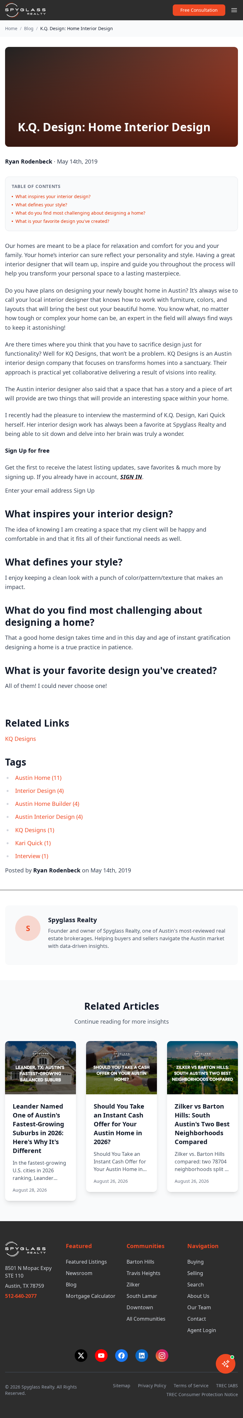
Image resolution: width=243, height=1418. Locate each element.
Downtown (140, 1307)
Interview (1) (31, 856)
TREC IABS (227, 1385)
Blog (29, 28)
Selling (195, 1273)
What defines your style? (41, 205)
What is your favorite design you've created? (62, 221)
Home (11, 28)
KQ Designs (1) (34, 830)
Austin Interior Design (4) (49, 816)
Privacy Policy (152, 1385)
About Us (198, 1295)
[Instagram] (162, 1355)
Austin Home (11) (38, 777)
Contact (196, 1318)
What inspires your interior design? (53, 196)
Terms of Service (191, 1385)
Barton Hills (140, 1261)
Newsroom (79, 1273)
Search (195, 1284)
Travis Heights (143, 1273)
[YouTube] (101, 1355)
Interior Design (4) (39, 790)
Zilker (133, 1284)
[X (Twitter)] (81, 1355)
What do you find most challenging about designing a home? (80, 213)
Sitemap (121, 1385)
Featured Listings (86, 1261)
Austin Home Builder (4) (47, 803)
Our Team (199, 1307)
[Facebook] (121, 1355)
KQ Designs (20, 738)
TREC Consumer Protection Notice (202, 1394)
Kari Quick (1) (33, 843)
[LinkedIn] (141, 1355)
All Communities (146, 1318)
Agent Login (201, 1330)
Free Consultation (199, 10)
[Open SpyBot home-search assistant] (225, 1364)
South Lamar (142, 1295)
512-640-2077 (21, 1295)
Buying (195, 1261)
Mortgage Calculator (90, 1295)
